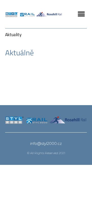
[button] (81, 14)
